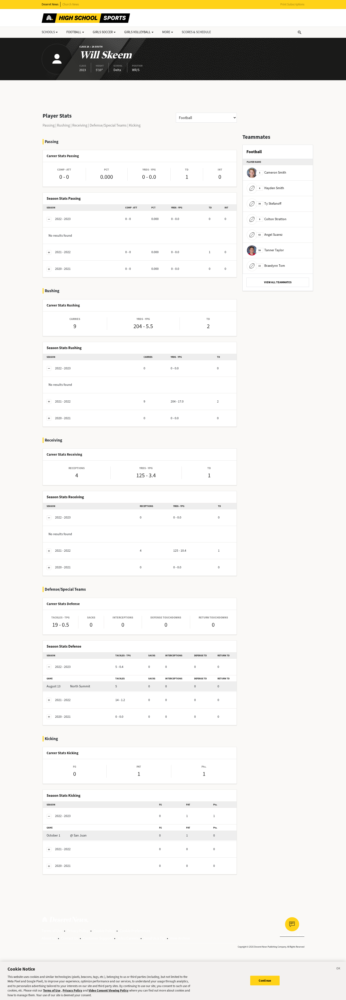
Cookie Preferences (135, 930)
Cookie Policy (104, 930)
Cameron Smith (272, 172)
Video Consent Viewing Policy (109, 991)
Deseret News (50, 4)
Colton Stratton (272, 219)
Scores (196, 32)
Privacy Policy (78, 930)
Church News (70, 4)
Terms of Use (52, 930)
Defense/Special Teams (108, 125)
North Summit (68, 686)
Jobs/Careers (128, 938)
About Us (49, 938)
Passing (49, 125)
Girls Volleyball (137, 32)
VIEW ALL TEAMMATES (278, 282)
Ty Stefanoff (269, 203)
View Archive (180, 938)
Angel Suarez (270, 234)
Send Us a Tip (154, 938)
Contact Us (69, 938)
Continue (265, 980)
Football (73, 32)
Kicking (135, 125)
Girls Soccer (103, 32)
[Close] (338, 969)
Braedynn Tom (271, 265)
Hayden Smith (271, 188)
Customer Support (97, 938)
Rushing (63, 125)
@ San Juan (67, 835)
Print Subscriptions (292, 4)
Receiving (79, 125)
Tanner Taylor (271, 250)
